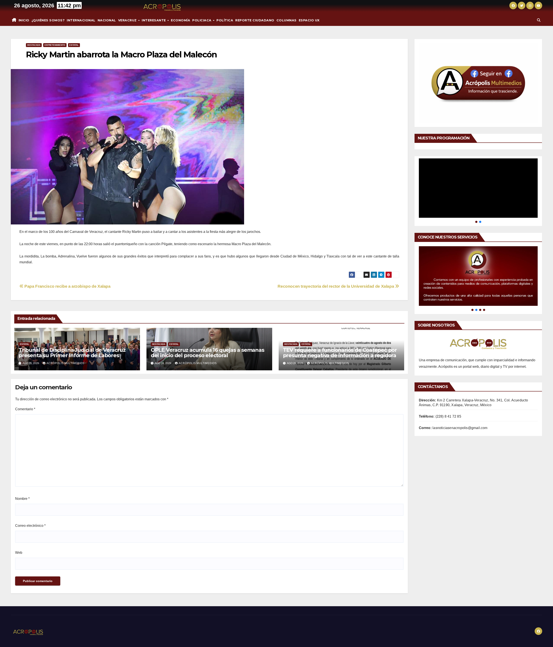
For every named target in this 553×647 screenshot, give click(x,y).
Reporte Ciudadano (254, 20)
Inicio (24, 20)
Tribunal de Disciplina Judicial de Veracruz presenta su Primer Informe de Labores (72, 352)
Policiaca (202, 20)
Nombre (22, 498)
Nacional (107, 20)
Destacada (33, 45)
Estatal (74, 45)
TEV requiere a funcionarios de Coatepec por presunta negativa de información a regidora (340, 352)
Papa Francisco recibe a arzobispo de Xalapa (67, 286)
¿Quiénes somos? (48, 20)
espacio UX (309, 20)
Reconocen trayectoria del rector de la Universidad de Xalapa (336, 286)
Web (18, 552)
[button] (538, 20)
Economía (180, 20)
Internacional (81, 20)
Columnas (286, 20)
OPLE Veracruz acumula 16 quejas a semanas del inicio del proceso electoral (207, 352)
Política (224, 20)
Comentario (25, 409)
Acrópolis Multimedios (65, 363)
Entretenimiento (54, 45)
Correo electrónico (30, 525)
